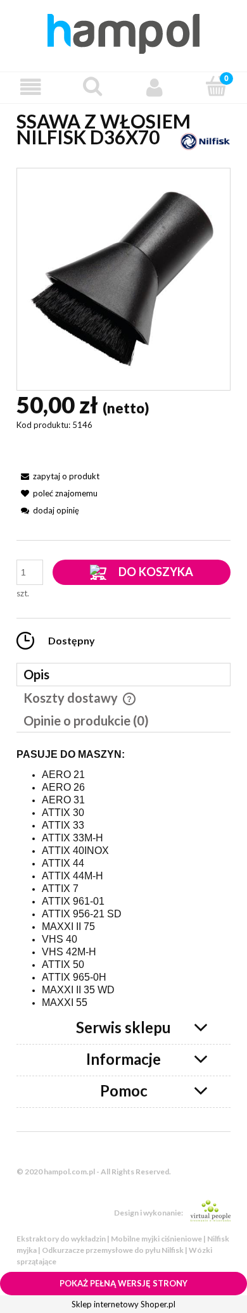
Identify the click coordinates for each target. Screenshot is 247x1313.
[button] (31, 87)
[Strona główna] (124, 32)
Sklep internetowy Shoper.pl (123, 1304)
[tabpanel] (123, 879)
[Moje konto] (155, 87)
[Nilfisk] (205, 140)
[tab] (123, 674)
